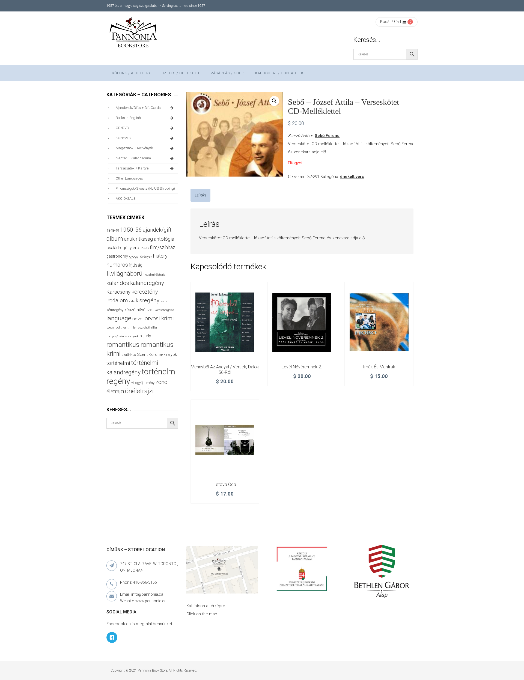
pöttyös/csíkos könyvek (122, 336)
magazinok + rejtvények (134, 148)
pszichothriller (147, 327)
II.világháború (124, 273)
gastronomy (117, 256)
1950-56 (131, 229)
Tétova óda (225, 484)
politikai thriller (126, 327)
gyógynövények (140, 256)
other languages (129, 178)
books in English (128, 118)
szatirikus (129, 355)
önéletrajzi (139, 391)
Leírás (200, 195)
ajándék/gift (157, 230)
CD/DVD (122, 128)
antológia (164, 239)
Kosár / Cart (390, 21)
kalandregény (147, 283)
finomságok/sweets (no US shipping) (145, 188)
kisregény (147, 300)
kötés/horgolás (164, 310)
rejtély (145, 335)
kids (132, 301)
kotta (163, 301)
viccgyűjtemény (142, 383)
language (118, 318)
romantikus (122, 344)
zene (161, 382)
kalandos (117, 283)
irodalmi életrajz (154, 274)
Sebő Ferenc (327, 135)
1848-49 (112, 230)
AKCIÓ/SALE (125, 198)
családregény (119, 247)
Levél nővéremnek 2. (302, 366)
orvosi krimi (159, 318)
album (114, 238)
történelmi (118, 363)
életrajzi (115, 392)
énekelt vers (352, 176)
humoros (117, 264)
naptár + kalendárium (133, 158)
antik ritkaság (138, 239)
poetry (110, 327)
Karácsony (118, 292)
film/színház (162, 247)
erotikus (141, 247)
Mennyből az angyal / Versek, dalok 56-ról (225, 369)
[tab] (200, 195)
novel (138, 318)
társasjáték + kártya (132, 168)
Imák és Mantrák (379, 366)
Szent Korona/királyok (157, 354)
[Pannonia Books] (133, 33)
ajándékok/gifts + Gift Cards (138, 108)
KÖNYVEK (123, 138)
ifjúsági (136, 265)
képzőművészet (139, 309)
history (160, 256)
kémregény (114, 310)
